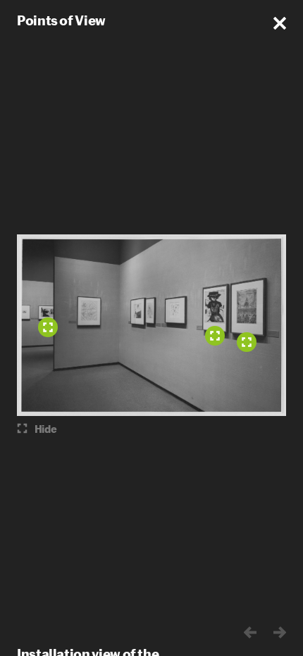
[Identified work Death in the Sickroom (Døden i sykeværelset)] (48, 327)
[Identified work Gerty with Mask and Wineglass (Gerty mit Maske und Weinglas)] (215, 335)
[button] (280, 23)
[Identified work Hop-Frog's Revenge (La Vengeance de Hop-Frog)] (246, 342)
